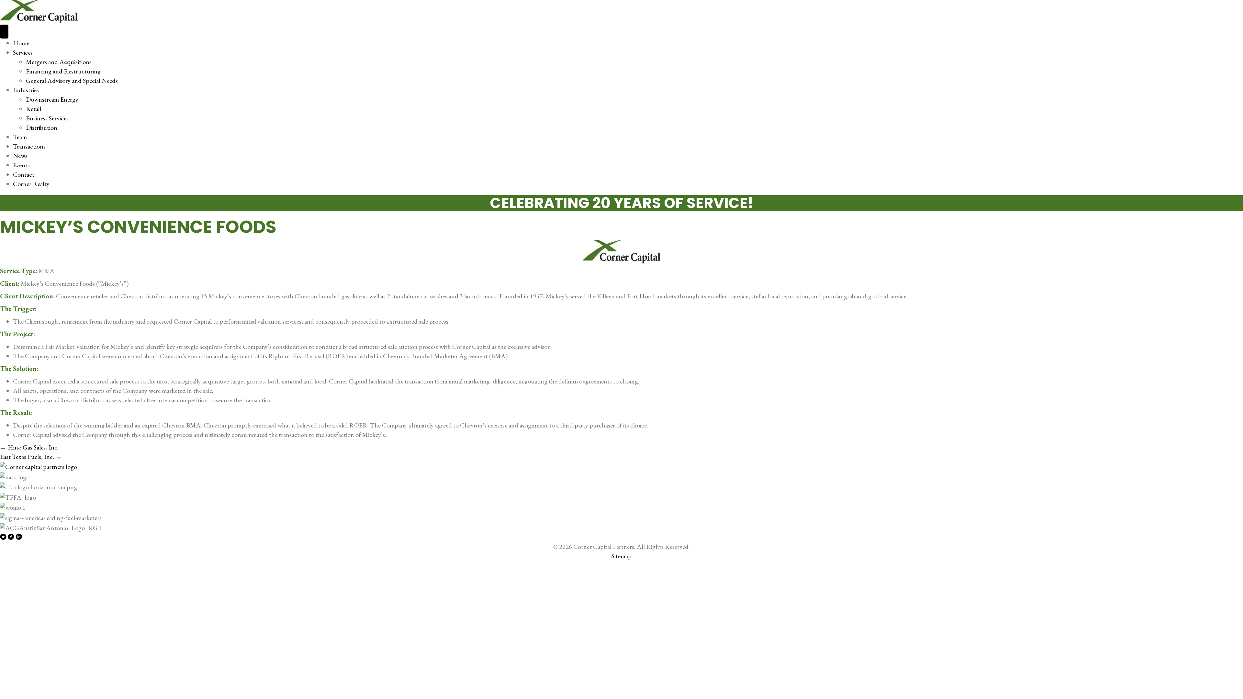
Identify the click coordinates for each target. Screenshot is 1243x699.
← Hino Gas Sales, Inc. (29, 447)
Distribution (41, 127)
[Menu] (4, 32)
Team (20, 137)
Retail (33, 109)
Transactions (29, 146)
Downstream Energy (52, 99)
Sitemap (621, 556)
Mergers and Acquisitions (59, 62)
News (20, 155)
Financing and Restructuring (63, 71)
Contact (23, 174)
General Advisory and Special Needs (72, 80)
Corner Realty (31, 184)
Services (23, 52)
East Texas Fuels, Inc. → (31, 456)
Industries (26, 90)
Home (21, 43)
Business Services (47, 118)
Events (21, 165)
